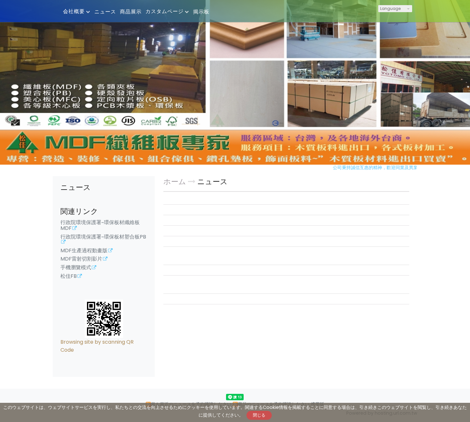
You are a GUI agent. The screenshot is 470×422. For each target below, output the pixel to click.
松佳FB (68, 276)
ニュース (212, 181)
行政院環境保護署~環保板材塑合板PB (103, 237)
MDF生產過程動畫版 (83, 251)
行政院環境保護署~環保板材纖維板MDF (100, 226)
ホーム (174, 181)
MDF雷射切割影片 (81, 259)
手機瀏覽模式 (75, 268)
